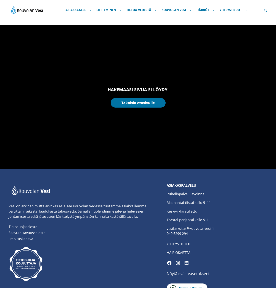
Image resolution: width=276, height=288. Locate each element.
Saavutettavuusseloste (27, 232)
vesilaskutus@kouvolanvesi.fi (190, 228)
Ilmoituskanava (21, 238)
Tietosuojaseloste (23, 226)
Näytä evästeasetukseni (188, 273)
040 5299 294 (177, 233)
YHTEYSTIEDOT (179, 244)
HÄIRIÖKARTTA (178, 252)
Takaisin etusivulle (138, 102)
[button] (265, 10)
